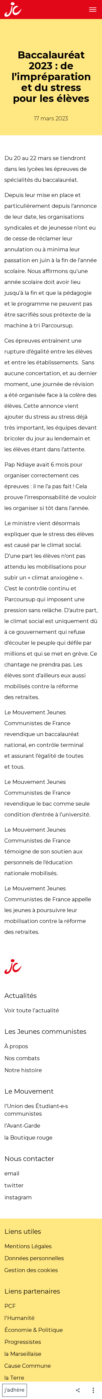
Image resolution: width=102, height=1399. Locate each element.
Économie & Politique (33, 1330)
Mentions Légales (28, 1246)
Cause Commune (27, 1366)
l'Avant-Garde (22, 1125)
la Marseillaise (22, 1354)
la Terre (14, 1378)
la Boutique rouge (28, 1137)
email (11, 1173)
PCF (10, 1306)
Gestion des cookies (31, 1270)
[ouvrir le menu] (93, 9)
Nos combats (22, 1058)
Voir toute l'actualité (31, 1010)
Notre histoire (23, 1070)
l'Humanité (19, 1318)
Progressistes (22, 1342)
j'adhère (14, 1390)
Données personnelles (34, 1258)
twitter (14, 1185)
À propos (16, 1046)
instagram (18, 1197)
